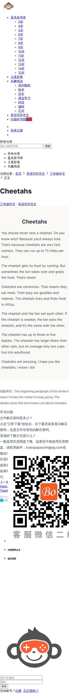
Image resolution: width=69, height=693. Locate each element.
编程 (21, 106)
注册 (18, 691)
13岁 (21, 64)
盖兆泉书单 (18, 17)
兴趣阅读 (17, 81)
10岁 (21, 51)
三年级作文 (7, 204)
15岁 (21, 72)
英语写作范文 (20, 115)
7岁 (20, 39)
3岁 (20, 22)
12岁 (21, 60)
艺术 (21, 111)
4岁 (20, 26)
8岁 (20, 43)
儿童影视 (17, 77)
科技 (21, 102)
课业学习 (24, 98)
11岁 (21, 55)
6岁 (20, 34)
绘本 (21, 89)
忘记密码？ (31, 691)
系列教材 (24, 85)
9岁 (20, 47)
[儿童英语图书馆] (8, 10)
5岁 (20, 30)
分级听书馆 (21, 119)
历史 (21, 94)
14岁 (21, 68)
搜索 (47, 146)
